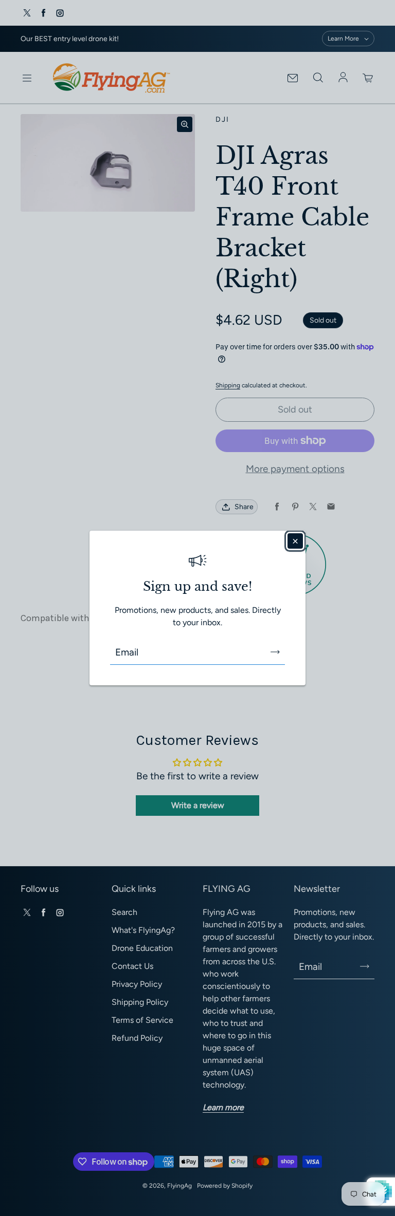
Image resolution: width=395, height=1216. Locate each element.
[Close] (295, 541)
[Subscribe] (275, 652)
